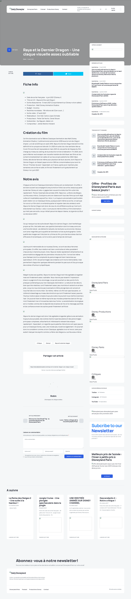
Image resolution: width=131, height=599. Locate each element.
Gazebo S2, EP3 (97, 114)
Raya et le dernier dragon (62, 343)
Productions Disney (35, 589)
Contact (46, 589)
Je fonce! (107, 476)
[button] (118, 9)
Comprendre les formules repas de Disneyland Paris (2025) (104, 95)
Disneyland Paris (15, 589)
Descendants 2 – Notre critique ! (108, 499)
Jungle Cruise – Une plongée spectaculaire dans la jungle (50, 502)
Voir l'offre (107, 201)
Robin (53, 396)
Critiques (15, 50)
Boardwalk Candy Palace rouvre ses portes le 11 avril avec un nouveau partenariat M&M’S (107, 85)
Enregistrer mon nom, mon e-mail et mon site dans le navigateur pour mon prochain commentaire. (42, 456)
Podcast (24, 589)
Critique (39, 343)
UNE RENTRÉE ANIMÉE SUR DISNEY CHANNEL (79, 500)
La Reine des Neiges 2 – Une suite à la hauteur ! (20, 500)
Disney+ (48, 343)
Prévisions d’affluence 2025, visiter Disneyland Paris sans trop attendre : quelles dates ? (104, 105)
